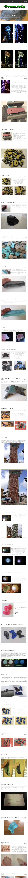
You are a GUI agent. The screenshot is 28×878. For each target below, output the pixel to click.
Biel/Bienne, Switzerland (10, 1)
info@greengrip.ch (12, 1)
